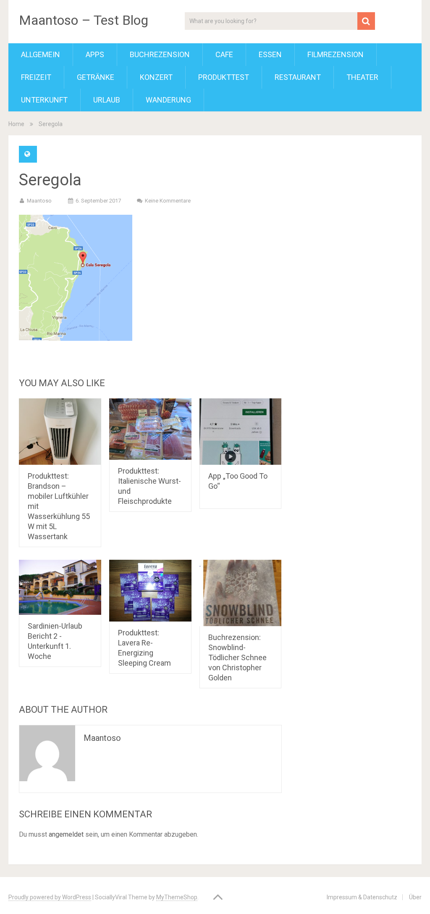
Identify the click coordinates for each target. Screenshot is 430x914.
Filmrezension (335, 54)
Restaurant (298, 77)
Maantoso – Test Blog (83, 20)
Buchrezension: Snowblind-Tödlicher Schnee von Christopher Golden (237, 657)
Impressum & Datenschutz (362, 897)
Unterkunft (44, 99)
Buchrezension (160, 54)
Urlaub (106, 99)
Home (16, 124)
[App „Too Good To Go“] (240, 431)
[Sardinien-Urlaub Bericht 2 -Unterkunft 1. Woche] (60, 587)
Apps (95, 54)
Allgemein (40, 54)
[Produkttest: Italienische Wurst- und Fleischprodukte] (150, 429)
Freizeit (36, 77)
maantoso (39, 201)
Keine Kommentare (168, 201)
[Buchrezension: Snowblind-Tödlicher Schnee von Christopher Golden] (240, 593)
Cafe (224, 54)
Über (415, 897)
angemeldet (66, 834)
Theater (362, 77)
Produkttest (223, 77)
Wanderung (168, 99)
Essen (270, 54)
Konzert (156, 77)
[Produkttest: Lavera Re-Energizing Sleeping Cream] (150, 591)
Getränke (95, 77)
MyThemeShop (176, 897)
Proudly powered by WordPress (49, 897)
